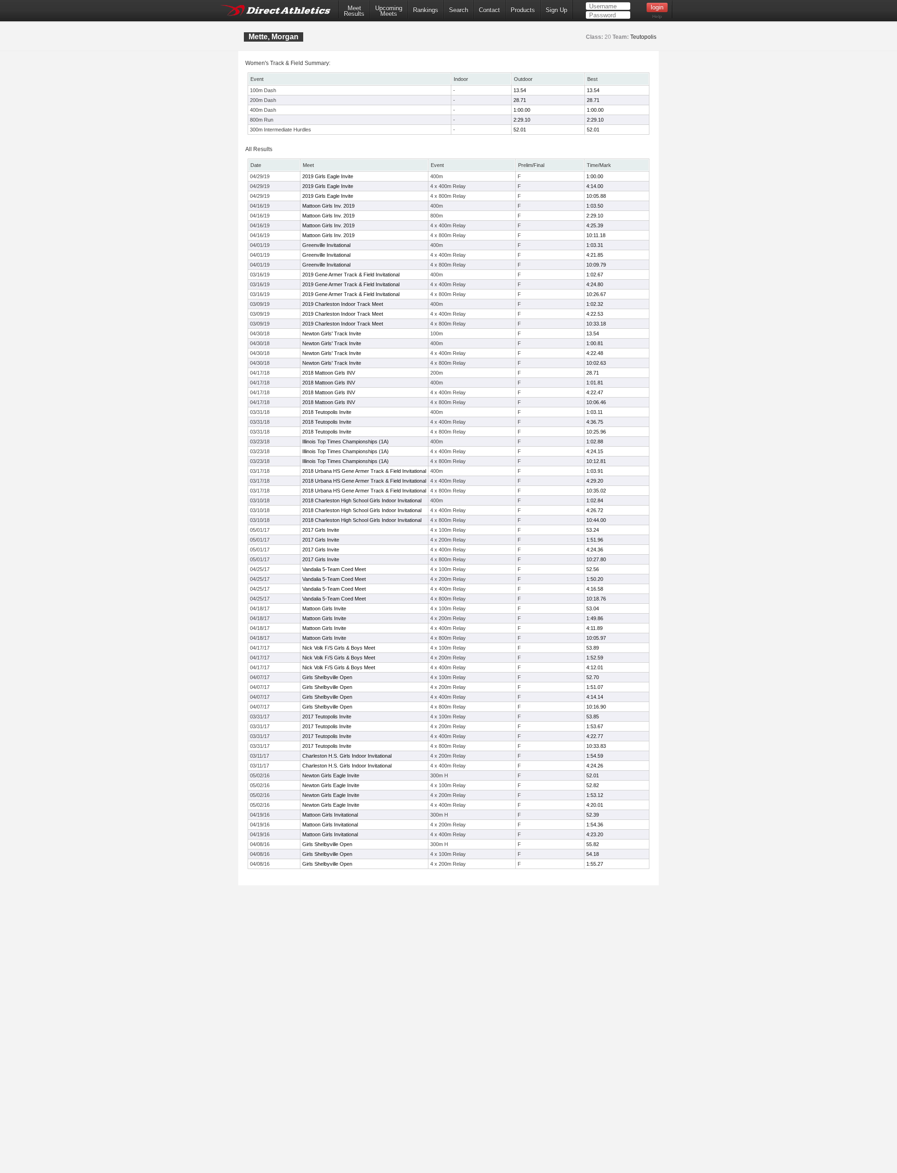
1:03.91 (594, 471)
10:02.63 (596, 363)
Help (657, 16)
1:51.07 (594, 687)
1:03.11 (594, 412)
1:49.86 (594, 618)
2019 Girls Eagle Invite (327, 176)
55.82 (592, 844)
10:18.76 (596, 598)
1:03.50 (594, 206)
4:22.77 (594, 736)
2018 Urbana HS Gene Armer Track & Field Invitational (364, 471)
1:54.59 (594, 756)
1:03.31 (594, 245)
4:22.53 (594, 314)
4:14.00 (594, 186)
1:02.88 (594, 441)
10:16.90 (596, 707)
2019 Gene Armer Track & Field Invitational (350, 274)
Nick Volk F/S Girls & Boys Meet (338, 648)
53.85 (592, 716)
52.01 (519, 129)
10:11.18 (595, 235)
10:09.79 (596, 265)
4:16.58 (594, 589)
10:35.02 (596, 490)
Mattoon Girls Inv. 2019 (328, 206)
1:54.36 (594, 824)
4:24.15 (594, 451)
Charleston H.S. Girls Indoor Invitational (347, 756)
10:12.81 (596, 461)
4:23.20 (594, 834)
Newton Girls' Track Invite (331, 333)
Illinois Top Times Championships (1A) (345, 441)
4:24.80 (594, 284)
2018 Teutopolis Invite (326, 412)
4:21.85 (594, 255)
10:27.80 (596, 559)
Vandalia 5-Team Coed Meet (334, 569)
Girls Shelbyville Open (327, 677)
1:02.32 (594, 304)
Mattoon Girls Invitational (330, 815)
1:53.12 (594, 795)
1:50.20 (594, 579)
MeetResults (354, 11)
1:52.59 (594, 657)
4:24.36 (594, 549)
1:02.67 (594, 274)
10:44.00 (596, 520)
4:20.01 (594, 805)
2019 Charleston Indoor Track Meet (342, 304)
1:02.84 (594, 500)
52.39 (592, 815)
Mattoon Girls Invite (324, 608)
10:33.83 (596, 746)
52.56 (592, 569)
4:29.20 (594, 481)
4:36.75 (594, 422)
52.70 (592, 677)
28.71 (519, 100)
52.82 (592, 785)
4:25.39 (594, 225)
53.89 (592, 648)
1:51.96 (594, 540)
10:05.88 (596, 196)
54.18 (592, 854)
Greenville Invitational (326, 245)
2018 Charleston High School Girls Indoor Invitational (361, 500)
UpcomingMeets (388, 11)
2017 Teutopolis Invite (326, 716)
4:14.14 (594, 697)
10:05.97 (596, 638)
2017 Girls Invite (320, 530)
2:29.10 (521, 120)
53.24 (592, 530)
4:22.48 (594, 353)
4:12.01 (594, 667)
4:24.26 (594, 765)
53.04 (592, 608)
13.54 (519, 90)
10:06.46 (596, 402)
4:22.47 (594, 392)
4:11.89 (594, 628)
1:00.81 (594, 343)
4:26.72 (594, 510)
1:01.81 (594, 382)
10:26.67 (596, 294)
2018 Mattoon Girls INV (328, 373)
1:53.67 (594, 726)
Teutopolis (643, 37)
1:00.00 (521, 110)
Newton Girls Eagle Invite (330, 775)
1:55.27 (594, 864)
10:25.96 (596, 431)
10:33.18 (596, 323)
